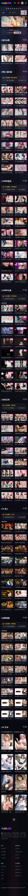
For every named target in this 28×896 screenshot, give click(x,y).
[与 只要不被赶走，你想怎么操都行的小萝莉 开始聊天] (7, 803)
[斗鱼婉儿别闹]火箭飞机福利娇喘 (9, 391)
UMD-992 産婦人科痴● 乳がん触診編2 (10, 663)
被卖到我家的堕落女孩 (20, 771)
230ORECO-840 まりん (21, 696)
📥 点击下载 (17, 32)
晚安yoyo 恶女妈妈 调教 (7, 215)
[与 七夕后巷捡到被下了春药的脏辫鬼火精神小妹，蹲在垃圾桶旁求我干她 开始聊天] (21, 782)
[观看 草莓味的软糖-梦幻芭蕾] (7, 58)
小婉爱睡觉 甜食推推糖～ (21, 237)
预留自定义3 (18, 872)
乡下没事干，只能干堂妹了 (7, 751)
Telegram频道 (18, 851)
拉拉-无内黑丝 (4, 161)
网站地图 (3, 866)
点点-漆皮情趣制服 (19, 161)
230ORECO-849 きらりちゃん (8, 707)
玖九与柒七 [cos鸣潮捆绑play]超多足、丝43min (12, 248)
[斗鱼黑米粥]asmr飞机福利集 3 (8, 324)
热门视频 (3, 851)
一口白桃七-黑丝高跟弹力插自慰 (9, 128)
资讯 (2, 878)
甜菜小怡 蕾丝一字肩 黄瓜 (21, 215)
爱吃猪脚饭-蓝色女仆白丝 (21, 128)
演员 (2, 869)
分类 (2, 872)
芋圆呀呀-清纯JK (19, 52)
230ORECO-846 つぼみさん (8, 718)
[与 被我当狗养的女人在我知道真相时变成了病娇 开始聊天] (21, 742)
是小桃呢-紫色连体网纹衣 (7, 150)
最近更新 (3, 848)
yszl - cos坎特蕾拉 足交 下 (7, 455)
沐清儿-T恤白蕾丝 (19, 172)
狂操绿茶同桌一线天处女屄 (21, 812)
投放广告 (17, 855)
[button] (3, 21)
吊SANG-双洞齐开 (5, 117)
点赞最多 (3, 855)
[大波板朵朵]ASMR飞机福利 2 (8, 346)
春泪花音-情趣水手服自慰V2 (8, 105)
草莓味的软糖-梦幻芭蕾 (7, 63)
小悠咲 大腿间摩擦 (5, 226)
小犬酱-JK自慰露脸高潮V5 (21, 105)
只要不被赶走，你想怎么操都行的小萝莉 (11, 812)
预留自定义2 (18, 869)
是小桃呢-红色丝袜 (19, 150)
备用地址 (17, 858)
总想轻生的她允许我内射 (7, 771)
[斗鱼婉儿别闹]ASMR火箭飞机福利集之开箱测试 (13, 380)
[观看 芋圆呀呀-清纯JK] (21, 47)
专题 (2, 875)
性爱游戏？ (4, 791)
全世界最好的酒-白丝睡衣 (7, 52)
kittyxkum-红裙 (4, 139)
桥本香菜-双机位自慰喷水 (21, 117)
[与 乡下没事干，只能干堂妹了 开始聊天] (7, 742)
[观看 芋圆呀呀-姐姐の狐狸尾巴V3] (21, 58)
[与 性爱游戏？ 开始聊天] (7, 782)
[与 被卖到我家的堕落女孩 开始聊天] (21, 762)
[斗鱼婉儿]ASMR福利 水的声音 (8, 368)
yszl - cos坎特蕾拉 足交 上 (21, 444)
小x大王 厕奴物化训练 (20, 422)
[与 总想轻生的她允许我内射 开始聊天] (7, 762)
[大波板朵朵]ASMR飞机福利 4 (8, 357)
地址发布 (17, 848)
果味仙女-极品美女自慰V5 (21, 139)
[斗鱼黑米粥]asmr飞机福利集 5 (8, 335)
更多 (24, 39)
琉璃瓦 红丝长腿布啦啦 (20, 282)
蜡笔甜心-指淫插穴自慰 (7, 94)
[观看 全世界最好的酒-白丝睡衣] (7, 47)
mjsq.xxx (16, 30)
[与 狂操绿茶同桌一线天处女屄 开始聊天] (21, 803)
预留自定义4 (18, 875)
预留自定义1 (18, 866)
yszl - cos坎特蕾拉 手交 (7, 444)
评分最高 (3, 858)
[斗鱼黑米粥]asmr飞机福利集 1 (8, 313)
